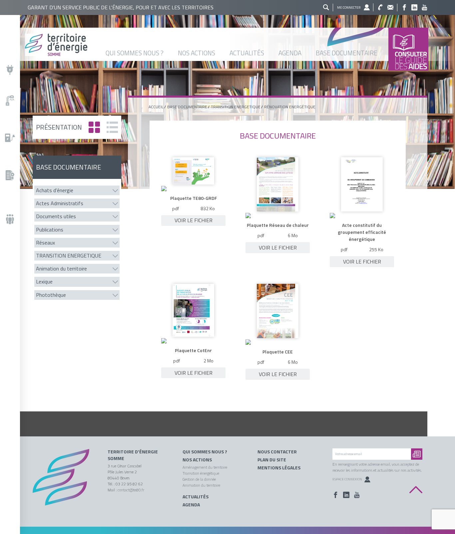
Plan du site (271, 459)
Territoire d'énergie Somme (133, 455)
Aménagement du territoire (205, 467)
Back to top (415, 489)
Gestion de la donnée (199, 479)
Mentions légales (278, 467)
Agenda (191, 504)
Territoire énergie (65, 481)
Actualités (196, 496)
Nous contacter (277, 451)
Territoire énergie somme (205, 45)
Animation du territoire (201, 485)
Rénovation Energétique (289, 107)
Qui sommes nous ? (205, 451)
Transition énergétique (201, 473)
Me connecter (348, 7)
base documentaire (187, 107)
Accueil (156, 107)
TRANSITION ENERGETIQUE (235, 107)
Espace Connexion (347, 479)
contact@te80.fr (131, 490)
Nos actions (197, 459)
